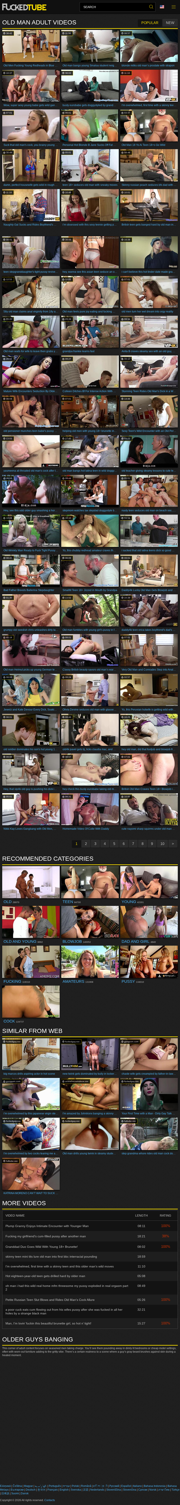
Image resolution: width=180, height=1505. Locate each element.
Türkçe (175, 1489)
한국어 (41, 1489)
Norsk (152, 1489)
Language (163, 7)
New (170, 23)
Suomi (15, 1493)
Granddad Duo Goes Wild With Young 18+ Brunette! (41, 1246)
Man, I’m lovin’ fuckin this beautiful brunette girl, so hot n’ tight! (48, 1323)
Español (126, 1486)
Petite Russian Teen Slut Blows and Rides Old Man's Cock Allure (50, 1300)
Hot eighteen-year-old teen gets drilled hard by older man (45, 1276)
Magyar (28, 1486)
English (64, 1489)
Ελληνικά (5, 1486)
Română (86, 1486)
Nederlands (97, 1489)
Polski (75, 1486)
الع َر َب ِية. (41, 1486)
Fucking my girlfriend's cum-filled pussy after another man (45, 1236)
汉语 (85, 1489)
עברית (66, 1486)
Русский (114, 1486)
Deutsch (31, 1489)
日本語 (5, 1493)
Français (52, 1489)
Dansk (25, 1493)
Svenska (76, 1489)
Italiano (137, 1486)
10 (162, 844)
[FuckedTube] (25, 6)
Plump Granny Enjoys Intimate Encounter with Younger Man (47, 1226)
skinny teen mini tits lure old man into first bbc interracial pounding (51, 1256)
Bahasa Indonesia (155, 1486)
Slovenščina (113, 1489)
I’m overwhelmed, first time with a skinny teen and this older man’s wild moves (59, 1266)
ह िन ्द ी (100, 1486)
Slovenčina (129, 1489)
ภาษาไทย (163, 1489)
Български (17, 1489)
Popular (149, 23)
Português (55, 1486)
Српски (142, 1489)
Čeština (17, 1486)
